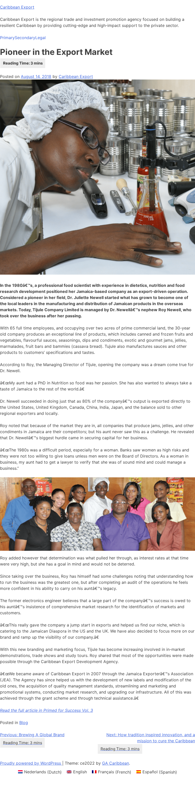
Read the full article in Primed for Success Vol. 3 (46, 710)
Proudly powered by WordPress (31, 763)
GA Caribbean (115, 763)
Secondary (25, 37)
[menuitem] (39, 772)
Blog (23, 722)
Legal (40, 37)
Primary (7, 37)
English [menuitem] (80, 771)
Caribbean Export (17, 7)
